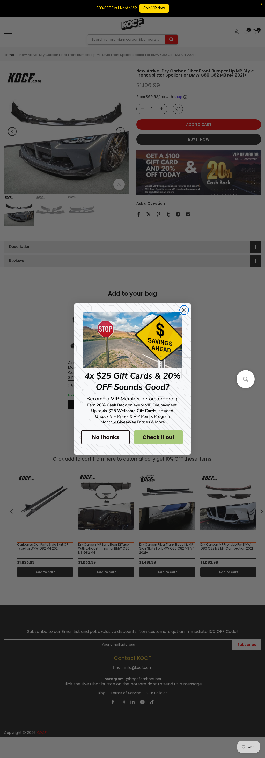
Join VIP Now (154, 8)
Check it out (159, 437)
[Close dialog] (184, 310)
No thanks (105, 437)
